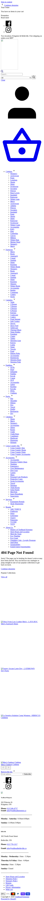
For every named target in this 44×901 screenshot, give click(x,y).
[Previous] (3, 768)
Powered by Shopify (8, 899)
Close (3, 80)
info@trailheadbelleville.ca (17, 848)
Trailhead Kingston (22, 897)
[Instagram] (8, 32)
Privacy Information (13, 887)
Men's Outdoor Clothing (10, 764)
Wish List (9, 889)
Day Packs (5, 671)
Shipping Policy (11, 879)
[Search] (2, 72)
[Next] (8, 768)
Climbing (4, 718)
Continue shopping (8, 569)
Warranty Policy (12, 881)
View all (4, 577)
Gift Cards (9, 885)
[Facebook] (8, 26)
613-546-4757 (12, 808)
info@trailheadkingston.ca (16, 811)
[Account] (22, 123)
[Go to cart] (22, 166)
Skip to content (6, 2)
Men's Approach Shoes (9, 624)
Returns (8, 883)
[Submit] (34, 77)
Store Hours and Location (15, 877)
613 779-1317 (12, 844)
